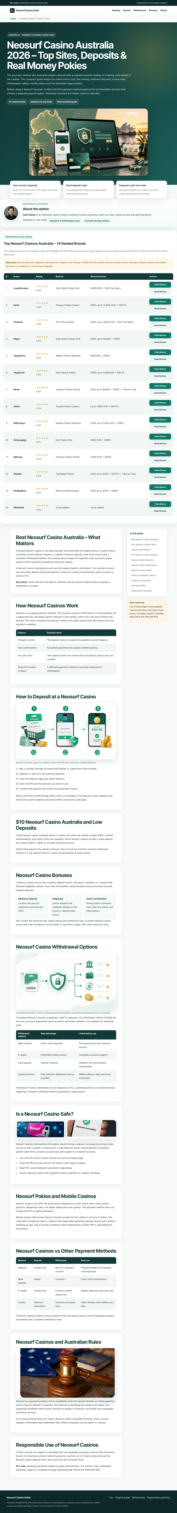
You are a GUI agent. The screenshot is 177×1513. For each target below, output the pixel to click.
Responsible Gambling (141, 590)
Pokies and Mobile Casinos (143, 575)
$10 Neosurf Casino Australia (144, 555)
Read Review (160, 292)
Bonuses (153, 10)
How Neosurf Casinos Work (143, 544)
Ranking (116, 10)
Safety (163, 10)
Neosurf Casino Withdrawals (144, 565)
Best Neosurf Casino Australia (144, 539)
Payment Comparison (141, 580)
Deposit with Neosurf (140, 549)
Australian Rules (138, 585)
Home (13, 18)
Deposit (127, 10)
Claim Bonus (160, 284)
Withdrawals (139, 10)
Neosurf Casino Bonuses (142, 560)
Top (111, 1497)
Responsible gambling (158, 1497)
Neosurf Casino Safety (141, 570)
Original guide (122, 1497)
